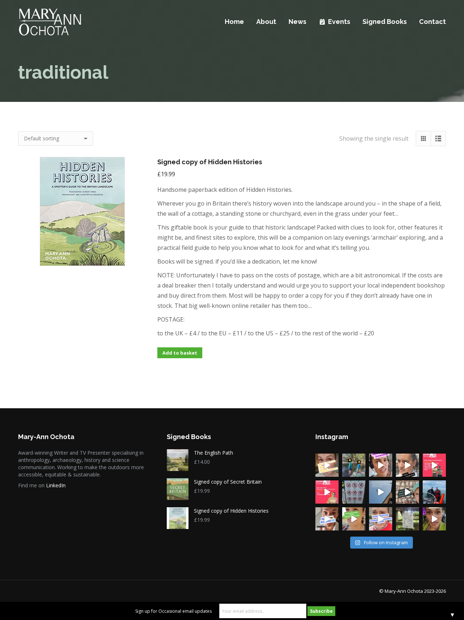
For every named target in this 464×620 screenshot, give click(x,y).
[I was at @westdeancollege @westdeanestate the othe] (407, 492)
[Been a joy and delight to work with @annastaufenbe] (380, 465)
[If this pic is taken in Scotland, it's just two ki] (353, 465)
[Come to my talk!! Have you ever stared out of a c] (327, 492)
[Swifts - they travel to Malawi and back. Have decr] (380, 492)
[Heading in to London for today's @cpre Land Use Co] (353, 518)
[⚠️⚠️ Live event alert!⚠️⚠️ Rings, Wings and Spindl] (434, 465)
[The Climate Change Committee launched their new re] (434, 518)
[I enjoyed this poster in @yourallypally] (353, 492)
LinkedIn (56, 485)
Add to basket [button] (179, 353)
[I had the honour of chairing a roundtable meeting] (380, 518)
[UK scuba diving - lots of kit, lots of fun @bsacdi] (434, 492)
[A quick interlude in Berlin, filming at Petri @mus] (407, 465)
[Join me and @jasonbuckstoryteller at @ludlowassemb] (327, 465)
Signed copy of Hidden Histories (209, 162)
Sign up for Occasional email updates (173, 611)
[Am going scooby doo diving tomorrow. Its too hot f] (327, 518)
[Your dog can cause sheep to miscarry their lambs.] (407, 518)
